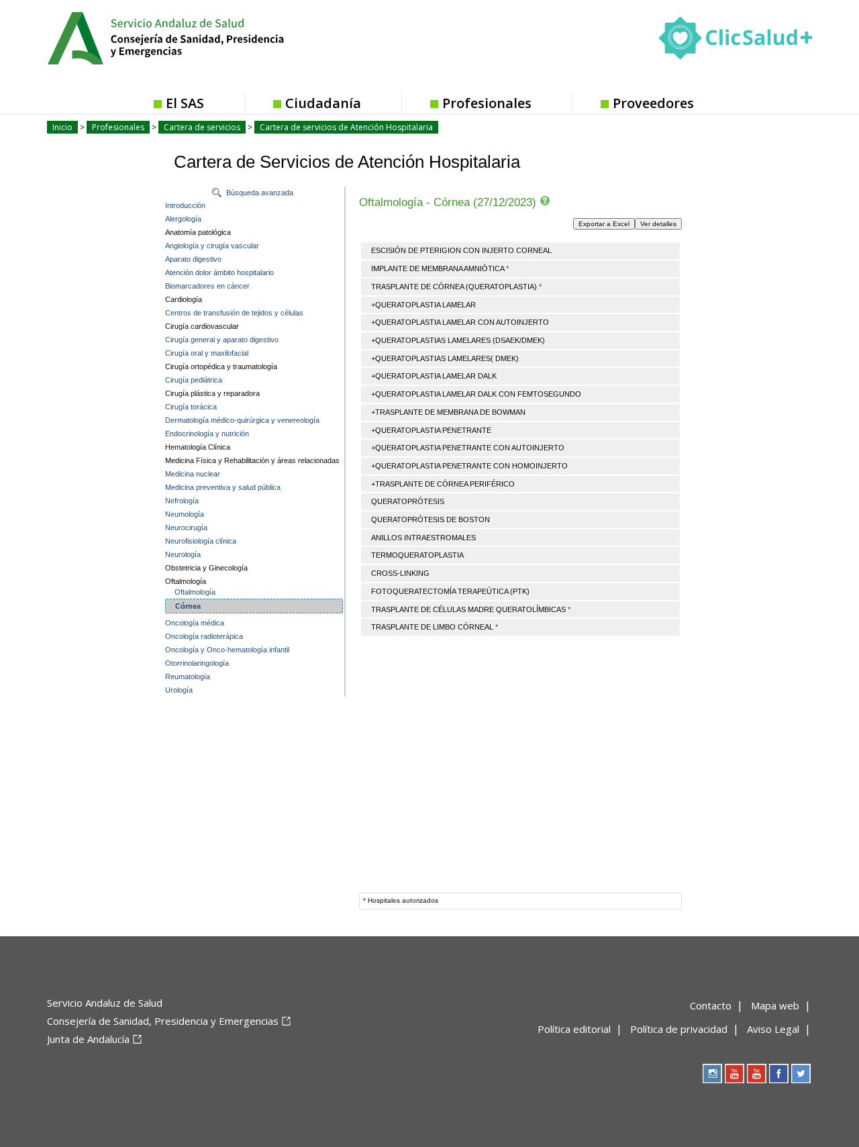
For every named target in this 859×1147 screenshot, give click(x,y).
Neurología (183, 554)
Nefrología (182, 501)
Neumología (184, 514)
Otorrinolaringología (197, 663)
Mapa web (775, 1005)
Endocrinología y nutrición (207, 434)
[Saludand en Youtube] (756, 1073)
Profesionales (487, 103)
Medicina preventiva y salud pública (223, 487)
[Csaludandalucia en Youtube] (734, 1073)
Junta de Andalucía (88, 1039)
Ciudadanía (323, 103)
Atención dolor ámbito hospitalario (219, 272)
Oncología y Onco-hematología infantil (227, 650)
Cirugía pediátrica (193, 380)
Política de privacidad (678, 1029)
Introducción (185, 205)
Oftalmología (194, 592)
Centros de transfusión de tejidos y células (234, 313)
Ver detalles (658, 224)
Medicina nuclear (192, 474)
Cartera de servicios (202, 127)
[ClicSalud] (735, 41)
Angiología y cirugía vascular (212, 246)
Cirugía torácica (191, 407)
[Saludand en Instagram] (712, 1073)
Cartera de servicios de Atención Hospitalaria (346, 127)
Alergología (183, 219)
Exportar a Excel (603, 224)
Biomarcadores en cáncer (207, 286)
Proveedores (653, 103)
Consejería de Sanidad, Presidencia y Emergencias (163, 1021)
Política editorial (574, 1029)
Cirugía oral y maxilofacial (206, 353)
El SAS (185, 103)
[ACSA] (48, 1061)
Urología (179, 690)
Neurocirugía (186, 527)
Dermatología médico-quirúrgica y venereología (242, 420)
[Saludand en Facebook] (779, 1073)
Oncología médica (194, 623)
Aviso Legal (773, 1029)
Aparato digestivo (193, 259)
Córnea (188, 606)
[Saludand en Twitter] (801, 1073)
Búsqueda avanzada (259, 193)
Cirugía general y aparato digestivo (222, 340)
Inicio (62, 127)
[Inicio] (199, 37)
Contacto (710, 1005)
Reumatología (187, 676)
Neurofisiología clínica (200, 541)
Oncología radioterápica (204, 636)
